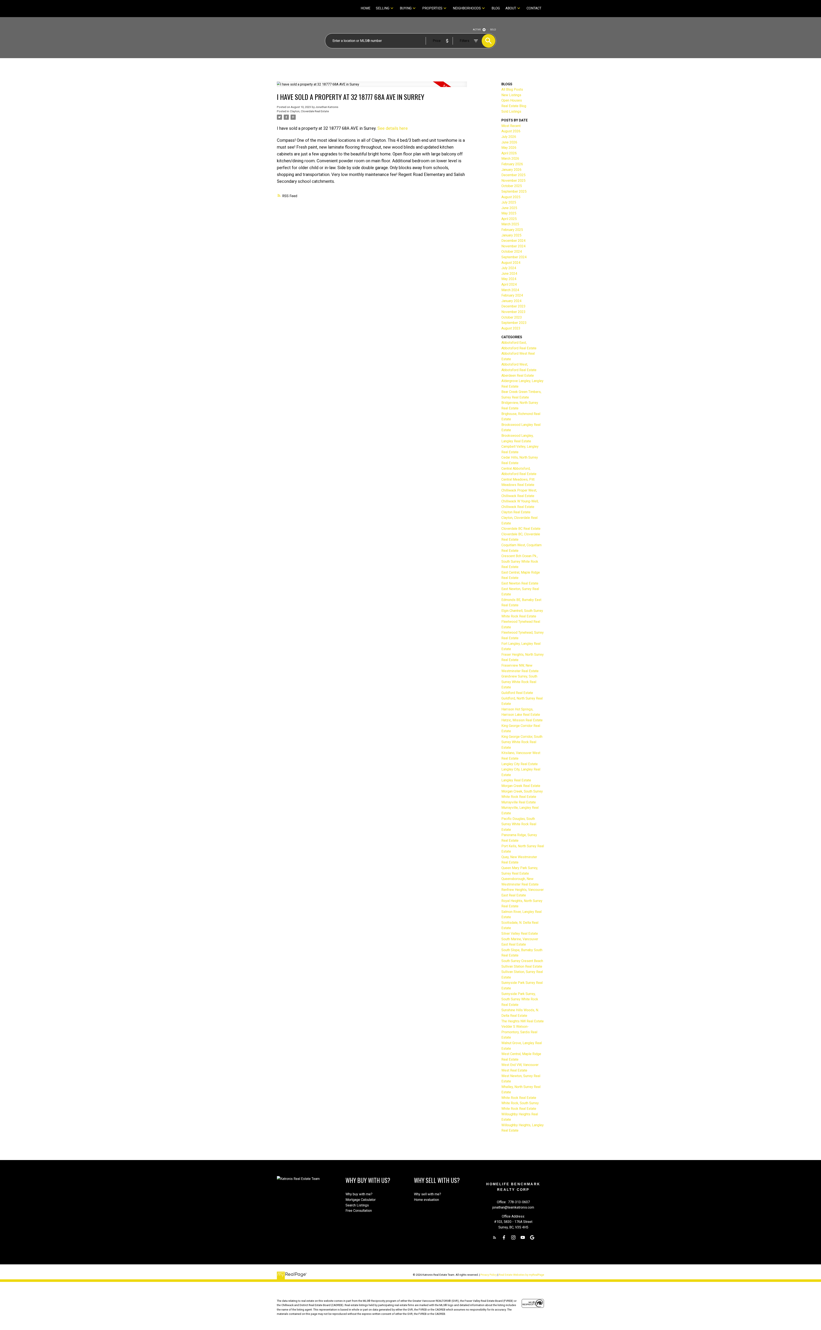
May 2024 (508, 279)
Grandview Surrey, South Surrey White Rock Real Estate (519, 681)
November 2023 (513, 312)
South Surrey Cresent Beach (522, 961)
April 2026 (509, 153)
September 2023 (514, 323)
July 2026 (508, 137)
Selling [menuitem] (382, 8)
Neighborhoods (467, 8)
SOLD (493, 29)
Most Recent (511, 126)
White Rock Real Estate (518, 1098)
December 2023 (513, 306)
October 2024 (511, 251)
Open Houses (511, 100)
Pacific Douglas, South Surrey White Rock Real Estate (518, 824)
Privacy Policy (488, 1274)
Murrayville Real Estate (518, 802)
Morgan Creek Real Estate (520, 786)
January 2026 (511, 170)
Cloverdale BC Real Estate (520, 529)
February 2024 (512, 295)
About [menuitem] (510, 8)
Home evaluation (426, 1200)
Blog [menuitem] (496, 8)
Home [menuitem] (365, 8)
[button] (494, 1237)
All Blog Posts (512, 89)
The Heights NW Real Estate (522, 1021)
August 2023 (510, 328)
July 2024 (508, 268)
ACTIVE (477, 29)
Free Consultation (359, 1211)
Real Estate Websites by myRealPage (521, 1274)
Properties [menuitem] (432, 8)
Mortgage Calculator (361, 1200)
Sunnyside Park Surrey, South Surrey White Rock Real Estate (519, 999)
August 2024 (510, 263)
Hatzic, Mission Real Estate (522, 720)
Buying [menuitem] (406, 8)
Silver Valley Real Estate (519, 933)
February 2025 (512, 230)
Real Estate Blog (513, 106)
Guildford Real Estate (517, 693)
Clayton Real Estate (515, 512)
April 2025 (509, 219)
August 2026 (510, 131)
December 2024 (513, 241)
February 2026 (512, 164)
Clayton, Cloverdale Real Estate (309, 111)
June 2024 (509, 274)
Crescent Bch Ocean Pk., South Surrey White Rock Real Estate (519, 561)
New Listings (511, 95)
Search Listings (357, 1205)
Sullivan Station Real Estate (521, 966)
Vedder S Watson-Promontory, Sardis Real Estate (519, 1031)
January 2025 (511, 235)
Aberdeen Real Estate (517, 375)
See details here (392, 128)
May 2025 (508, 213)
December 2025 (513, 175)
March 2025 (510, 224)
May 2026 (508, 148)
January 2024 (511, 301)
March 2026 (510, 158)
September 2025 (514, 191)
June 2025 (509, 208)
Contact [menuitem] (534, 8)
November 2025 (513, 181)
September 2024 (514, 257)
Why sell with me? (427, 1194)
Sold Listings (511, 111)
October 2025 (511, 186)
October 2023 (511, 317)
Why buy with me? (359, 1194)
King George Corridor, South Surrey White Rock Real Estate (521, 742)
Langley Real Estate (516, 780)
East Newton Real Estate (519, 583)
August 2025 (510, 197)
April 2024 (509, 284)
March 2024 (510, 290)
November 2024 (513, 246)
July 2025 (508, 202)
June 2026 (509, 142)
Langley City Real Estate (519, 764)
